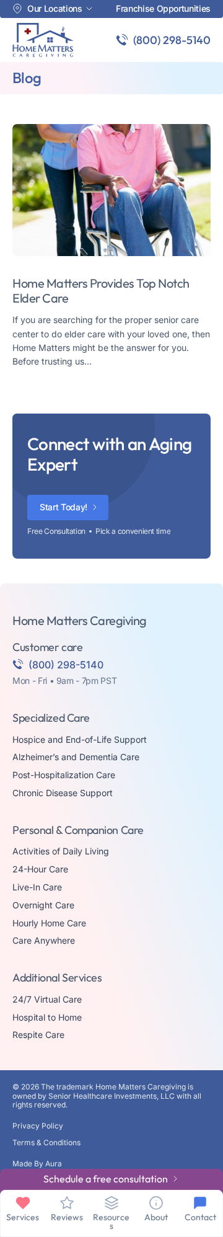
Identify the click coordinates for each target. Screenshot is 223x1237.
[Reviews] (66, 1202)
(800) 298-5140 (172, 40)
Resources (111, 1221)
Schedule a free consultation (105, 1179)
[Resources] (111, 1202)
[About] (156, 1202)
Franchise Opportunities (163, 9)
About (156, 1217)
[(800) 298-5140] (122, 39)
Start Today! (63, 507)
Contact (200, 1217)
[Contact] (200, 1202)
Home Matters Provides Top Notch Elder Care (101, 290)
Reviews (67, 1217)
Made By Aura (37, 1163)
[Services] (22, 1202)
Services (22, 1217)
